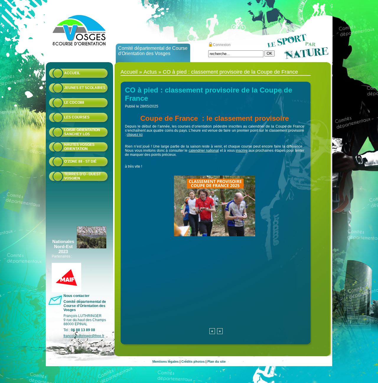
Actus (150, 72)
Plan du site (216, 361)
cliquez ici (135, 135)
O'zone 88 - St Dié (80, 161)
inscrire (241, 150)
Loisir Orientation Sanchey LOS (82, 132)
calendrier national (204, 150)
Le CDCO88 (74, 102)
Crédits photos (193, 361)
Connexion (222, 45)
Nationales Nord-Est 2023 (63, 246)
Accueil (72, 73)
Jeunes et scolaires (84, 88)
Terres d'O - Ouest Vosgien (82, 176)
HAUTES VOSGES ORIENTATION (79, 147)
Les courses (76, 117)
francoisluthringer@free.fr (83, 336)
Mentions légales (165, 361)
